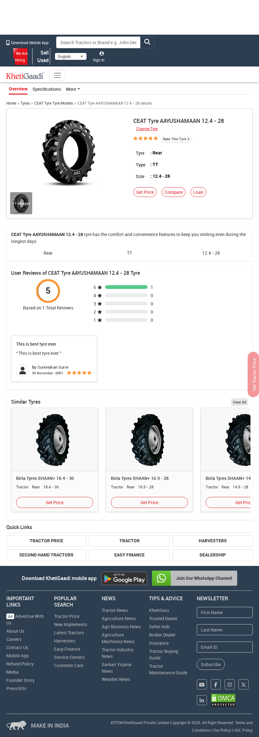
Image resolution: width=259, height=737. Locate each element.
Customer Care (68, 665)
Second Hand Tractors (46, 554)
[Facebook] (216, 684)
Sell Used (43, 56)
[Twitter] (243, 684)
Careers (13, 639)
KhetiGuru (159, 610)
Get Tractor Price (254, 374)
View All (239, 402)
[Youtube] (202, 684)
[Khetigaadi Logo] (25, 75)
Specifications (47, 89)
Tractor (129, 540)
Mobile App (17, 656)
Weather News (116, 679)
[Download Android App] (124, 578)
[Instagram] (230, 684)
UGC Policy (243, 730)
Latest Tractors (69, 633)
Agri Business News (121, 627)
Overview (18, 88)
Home (11, 103)
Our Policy (222, 730)
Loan (198, 192)
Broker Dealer (162, 635)
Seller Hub (159, 627)
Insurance (159, 643)
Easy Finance (129, 554)
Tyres (25, 103)
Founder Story (20, 680)
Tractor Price (46, 540)
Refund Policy (20, 664)
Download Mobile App (29, 42)
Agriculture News (119, 618)
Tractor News (115, 610)
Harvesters (213, 540)
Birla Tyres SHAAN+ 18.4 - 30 (45, 478)
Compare (174, 192)
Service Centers (69, 657)
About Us (15, 631)
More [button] (71, 89)
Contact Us (17, 647)
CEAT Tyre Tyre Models (53, 103)
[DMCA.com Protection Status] (223, 700)
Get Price (145, 192)
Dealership (213, 554)
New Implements (70, 624)
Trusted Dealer (163, 618)
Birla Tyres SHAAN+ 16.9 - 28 (140, 478)
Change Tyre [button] (147, 128)
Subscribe (211, 664)
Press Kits (16, 688)
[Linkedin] (202, 700)
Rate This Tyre (174, 138)
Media (12, 672)
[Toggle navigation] (57, 75)
